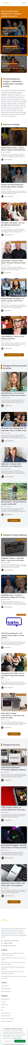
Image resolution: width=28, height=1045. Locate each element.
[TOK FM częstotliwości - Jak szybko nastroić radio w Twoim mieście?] (14, 622)
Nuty (2, 1010)
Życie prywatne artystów (7, 1018)
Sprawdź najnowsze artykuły (14, 354)
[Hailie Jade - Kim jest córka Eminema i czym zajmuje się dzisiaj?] (14, 454)
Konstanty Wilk (7, 405)
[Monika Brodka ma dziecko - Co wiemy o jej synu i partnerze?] (14, 287)
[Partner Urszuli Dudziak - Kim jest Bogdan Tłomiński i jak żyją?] (14, 64)
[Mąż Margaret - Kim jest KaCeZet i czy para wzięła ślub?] (14, 491)
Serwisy (3, 1002)
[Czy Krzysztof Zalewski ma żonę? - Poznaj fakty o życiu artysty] (14, 45)
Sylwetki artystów (5, 1015)
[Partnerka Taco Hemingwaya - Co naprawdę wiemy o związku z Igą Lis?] (14, 419)
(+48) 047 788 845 (7, 943)
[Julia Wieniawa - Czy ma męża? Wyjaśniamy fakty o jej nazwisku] (14, 381)
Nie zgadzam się (8, 1041)
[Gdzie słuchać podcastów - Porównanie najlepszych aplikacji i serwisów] (14, 757)
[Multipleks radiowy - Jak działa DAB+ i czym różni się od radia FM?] (14, 547)
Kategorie (4, 996)
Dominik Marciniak (8, 514)
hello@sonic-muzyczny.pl (9, 945)
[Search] (25, 3)
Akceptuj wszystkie (20, 1041)
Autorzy (4, 982)
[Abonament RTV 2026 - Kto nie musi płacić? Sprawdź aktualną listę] (14, 662)
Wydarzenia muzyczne (7, 1021)
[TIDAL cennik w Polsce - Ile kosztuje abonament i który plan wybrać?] (14, 796)
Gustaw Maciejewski (9, 440)
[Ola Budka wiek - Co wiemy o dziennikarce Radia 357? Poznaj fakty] (14, 584)
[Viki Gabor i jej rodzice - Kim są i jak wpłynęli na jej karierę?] (14, 211)
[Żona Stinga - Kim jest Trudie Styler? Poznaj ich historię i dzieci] (14, 249)
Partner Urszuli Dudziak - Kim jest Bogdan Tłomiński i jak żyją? (13, 68)
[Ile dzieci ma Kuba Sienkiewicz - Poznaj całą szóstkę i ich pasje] (14, 173)
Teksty (2, 1007)
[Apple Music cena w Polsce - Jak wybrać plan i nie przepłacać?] (14, 872)
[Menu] (22, 3)
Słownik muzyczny (5, 1013)
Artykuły (4, 950)
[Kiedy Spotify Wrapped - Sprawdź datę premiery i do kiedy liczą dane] (14, 834)
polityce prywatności (16, 1038)
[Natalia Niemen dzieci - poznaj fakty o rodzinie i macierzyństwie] (14, 136)
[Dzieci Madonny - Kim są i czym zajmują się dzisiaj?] (14, 325)
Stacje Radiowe (5, 999)
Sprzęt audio (4, 1004)
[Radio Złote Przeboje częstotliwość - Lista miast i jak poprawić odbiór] (14, 702)
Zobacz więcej (14, 520)
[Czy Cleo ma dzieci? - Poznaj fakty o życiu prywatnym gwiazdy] (14, 27)
